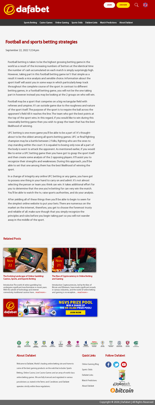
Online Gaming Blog (90, 364)
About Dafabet (126, 23)
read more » (41, 292)
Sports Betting (30, 23)
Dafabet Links (91, 23)
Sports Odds (77, 23)
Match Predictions (108, 23)
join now (123, 5)
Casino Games (46, 23)
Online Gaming (62, 23)
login (109, 5)
